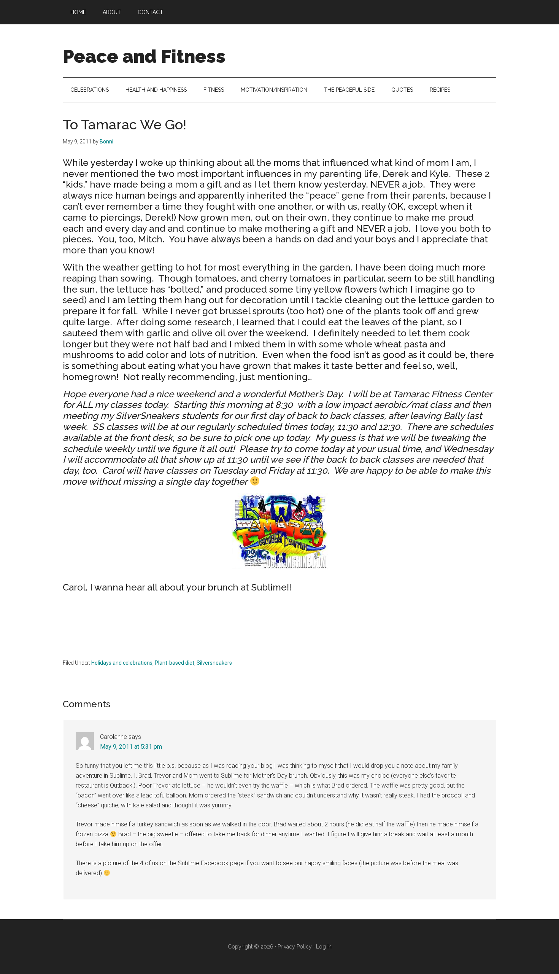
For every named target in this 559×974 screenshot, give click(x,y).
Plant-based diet (174, 663)
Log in (324, 947)
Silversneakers (214, 663)
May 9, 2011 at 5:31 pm (131, 746)
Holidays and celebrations (121, 663)
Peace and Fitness (144, 56)
